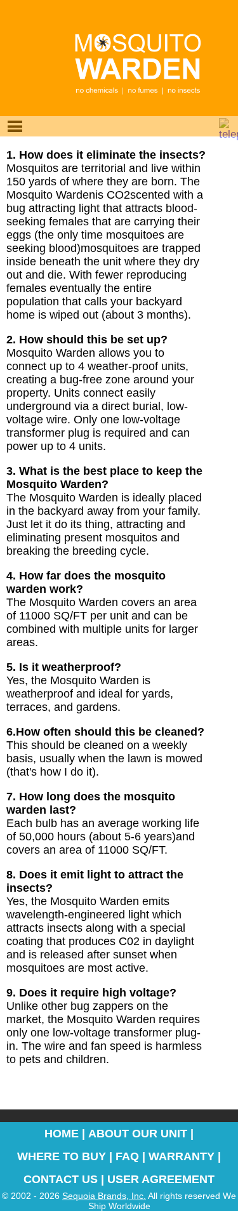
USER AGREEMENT (161, 1179)
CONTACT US (60, 1179)
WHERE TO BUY (61, 1156)
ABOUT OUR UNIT (137, 1133)
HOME (61, 1133)
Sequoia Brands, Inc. (104, 1196)
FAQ (127, 1156)
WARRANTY (182, 1156)
